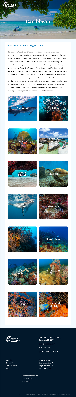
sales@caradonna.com (47, 344)
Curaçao (53, 173)
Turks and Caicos (53, 304)
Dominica (22, 206)
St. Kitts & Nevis (53, 271)
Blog (7, 368)
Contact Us (9, 363)
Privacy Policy (27, 378)
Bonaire (23, 141)
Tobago (22, 304)
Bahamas (22, 108)
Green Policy (26, 381)
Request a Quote (45, 360)
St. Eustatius (22, 271)
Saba (22, 239)
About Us (9, 360)
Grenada (53, 206)
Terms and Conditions (30, 376)
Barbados (53, 108)
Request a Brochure (46, 366)
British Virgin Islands (53, 141)
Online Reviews (11, 366)
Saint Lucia (53, 239)
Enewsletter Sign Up (46, 363)
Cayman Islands (22, 173)
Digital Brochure (45, 368)
